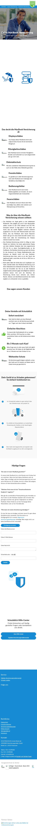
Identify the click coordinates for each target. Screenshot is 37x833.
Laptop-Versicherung (12, 6)
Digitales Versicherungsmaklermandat (18, 637)
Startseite (3, 6)
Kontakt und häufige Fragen (24, 756)
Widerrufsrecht (5, 729)
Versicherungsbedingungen (8, 726)
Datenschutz (4, 722)
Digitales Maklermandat (34, 5)
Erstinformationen (6, 724)
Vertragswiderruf (5, 731)
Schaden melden (5, 680)
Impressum (4, 733)
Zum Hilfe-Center (18, 634)
